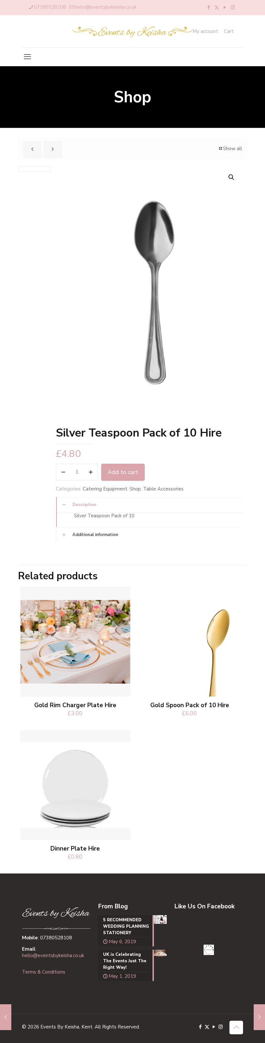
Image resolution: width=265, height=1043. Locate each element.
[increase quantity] (90, 472)
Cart (229, 31)
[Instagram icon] (232, 7)
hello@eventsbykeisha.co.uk (106, 7)
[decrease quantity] (63, 472)
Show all (232, 148)
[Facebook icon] (208, 7)
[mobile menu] (27, 56)
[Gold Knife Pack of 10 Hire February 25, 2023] (259, 1017)
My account (205, 31)
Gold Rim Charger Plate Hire (75, 705)
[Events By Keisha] (132, 31)
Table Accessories (163, 489)
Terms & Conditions (43, 972)
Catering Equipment (105, 489)
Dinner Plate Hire (75, 848)
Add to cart (123, 472)
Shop (135, 489)
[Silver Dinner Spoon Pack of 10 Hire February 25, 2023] (5, 1017)
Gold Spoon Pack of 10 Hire (189, 705)
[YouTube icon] (224, 7)
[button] (231, 177)
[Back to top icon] (236, 1027)
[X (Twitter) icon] (216, 7)
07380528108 (50, 7)
